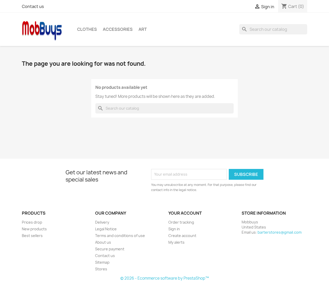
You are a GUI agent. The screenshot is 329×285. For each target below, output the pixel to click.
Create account (182, 235)
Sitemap (102, 262)
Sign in (174, 228)
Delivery (102, 222)
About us (103, 242)
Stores (101, 269)
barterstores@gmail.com (279, 232)
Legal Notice (106, 228)
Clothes (87, 29)
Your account (185, 213)
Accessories (118, 29)
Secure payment (109, 248)
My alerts (176, 242)
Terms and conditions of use (120, 235)
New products (34, 228)
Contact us (33, 6)
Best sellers (32, 235)
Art (143, 29)
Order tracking (181, 222)
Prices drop (32, 222)
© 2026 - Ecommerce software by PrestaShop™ (164, 278)
